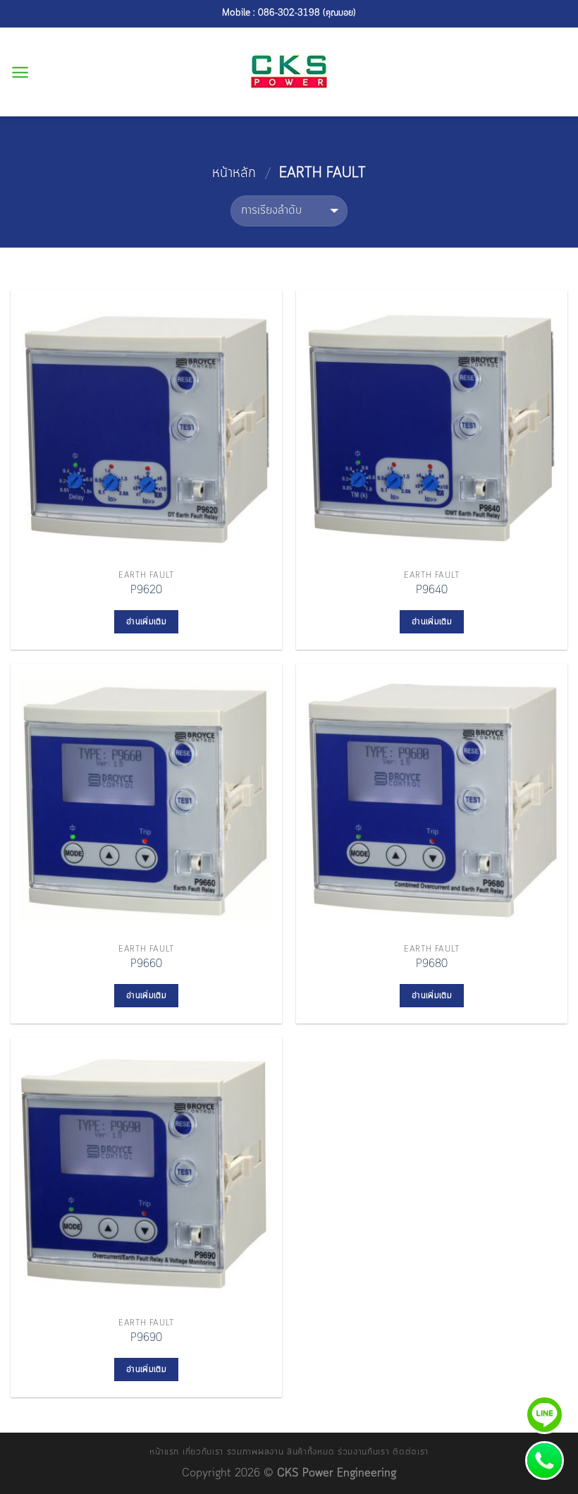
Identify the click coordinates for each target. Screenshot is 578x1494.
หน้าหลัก (234, 173)
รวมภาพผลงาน (255, 1452)
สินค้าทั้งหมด (310, 1452)
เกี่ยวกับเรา (203, 1452)
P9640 (432, 590)
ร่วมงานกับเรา (364, 1452)
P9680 (432, 964)
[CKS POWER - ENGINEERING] (289, 72)
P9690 (146, 1338)
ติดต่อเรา (411, 1452)
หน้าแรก (164, 1452)
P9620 (146, 590)
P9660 (146, 964)
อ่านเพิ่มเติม (146, 622)
